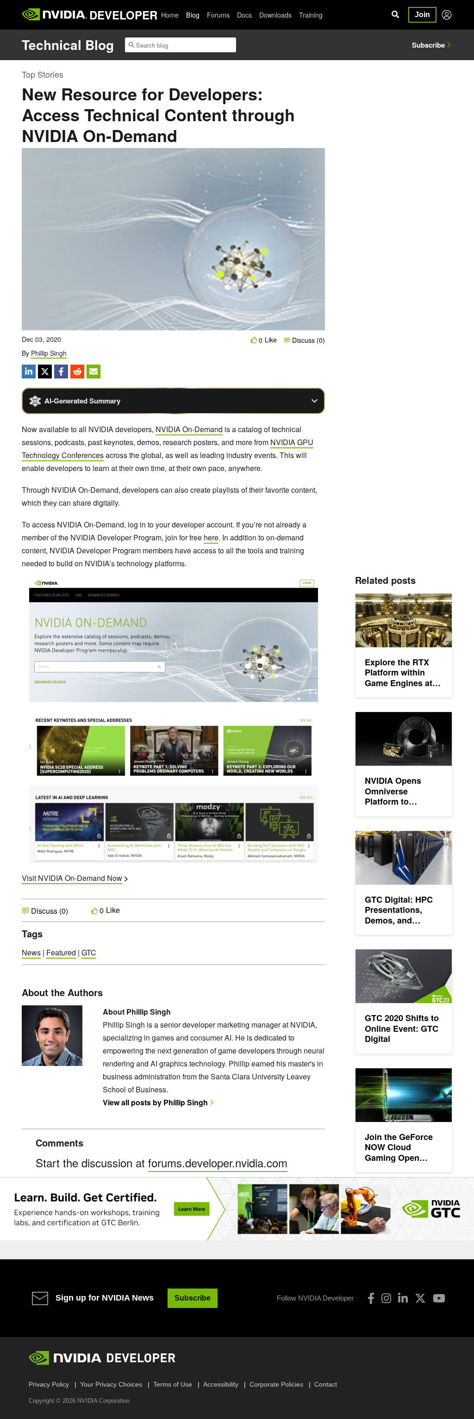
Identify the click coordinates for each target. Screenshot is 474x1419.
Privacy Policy (49, 1384)
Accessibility (220, 1384)
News (31, 952)
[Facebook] (371, 1298)
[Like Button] (254, 339)
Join (422, 15)
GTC (88, 952)
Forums (218, 14)
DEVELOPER (123, 14)
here (211, 537)
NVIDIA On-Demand (189, 429)
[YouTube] (439, 1298)
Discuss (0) (307, 340)
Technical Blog (68, 44)
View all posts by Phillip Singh (155, 1102)
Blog (193, 14)
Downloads (275, 14)
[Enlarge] (298, 590)
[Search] (395, 14)
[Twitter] (420, 1298)
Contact (325, 1384)
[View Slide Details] (237, 1208)
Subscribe (428, 45)
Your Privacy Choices (111, 1384)
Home (170, 14)
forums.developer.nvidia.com (217, 1162)
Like (271, 339)
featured (61, 952)
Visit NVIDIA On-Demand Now (72, 878)
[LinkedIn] (403, 1298)
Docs (244, 14)
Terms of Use (172, 1384)
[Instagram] (386, 1298)
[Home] (54, 14)
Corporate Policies (276, 1384)
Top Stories (42, 74)
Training (311, 14)
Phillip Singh (49, 353)
